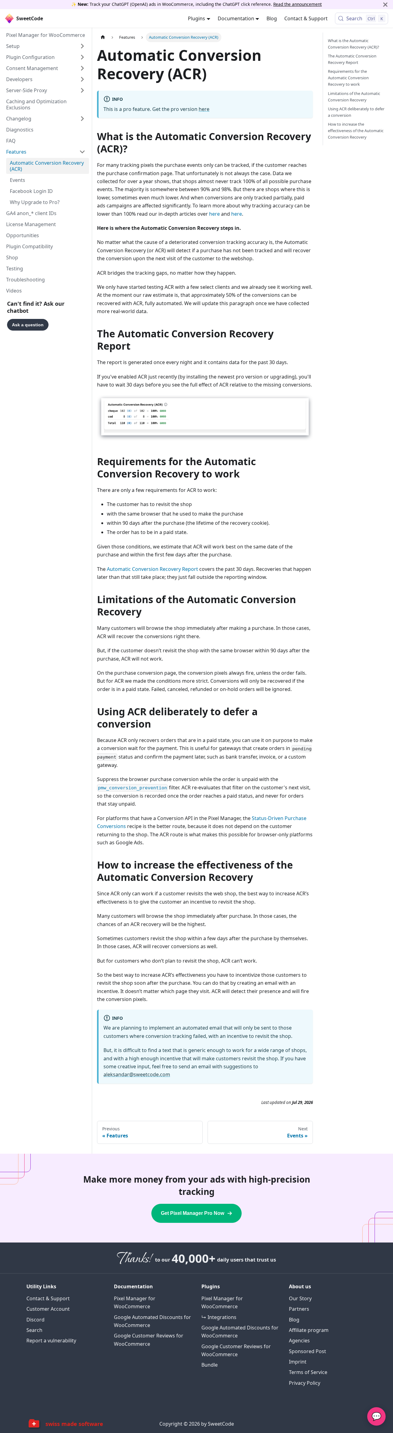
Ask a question (28, 324)
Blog (272, 18)
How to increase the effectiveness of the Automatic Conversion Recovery (355, 130)
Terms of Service (308, 1372)
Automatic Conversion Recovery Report (152, 569)
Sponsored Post (307, 1351)
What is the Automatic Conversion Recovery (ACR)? (353, 44)
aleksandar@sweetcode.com (136, 1074)
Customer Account (48, 1308)
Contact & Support (306, 18)
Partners (299, 1308)
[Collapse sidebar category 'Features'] (82, 152)
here (204, 109)
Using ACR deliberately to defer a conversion (356, 112)
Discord (35, 1319)
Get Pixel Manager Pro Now (192, 1213)
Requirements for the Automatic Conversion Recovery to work (348, 78)
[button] (45, 46)
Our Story (300, 1298)
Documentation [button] (236, 18)
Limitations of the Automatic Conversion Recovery (354, 97)
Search (34, 1330)
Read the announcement (297, 4)
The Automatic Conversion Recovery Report (352, 59)
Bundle (209, 1364)
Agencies (299, 1340)
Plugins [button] (196, 18)
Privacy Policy (304, 1383)
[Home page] (103, 37)
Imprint (297, 1361)
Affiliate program (309, 1330)
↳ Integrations (218, 1317)
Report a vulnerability (51, 1340)
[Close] (385, 4)
